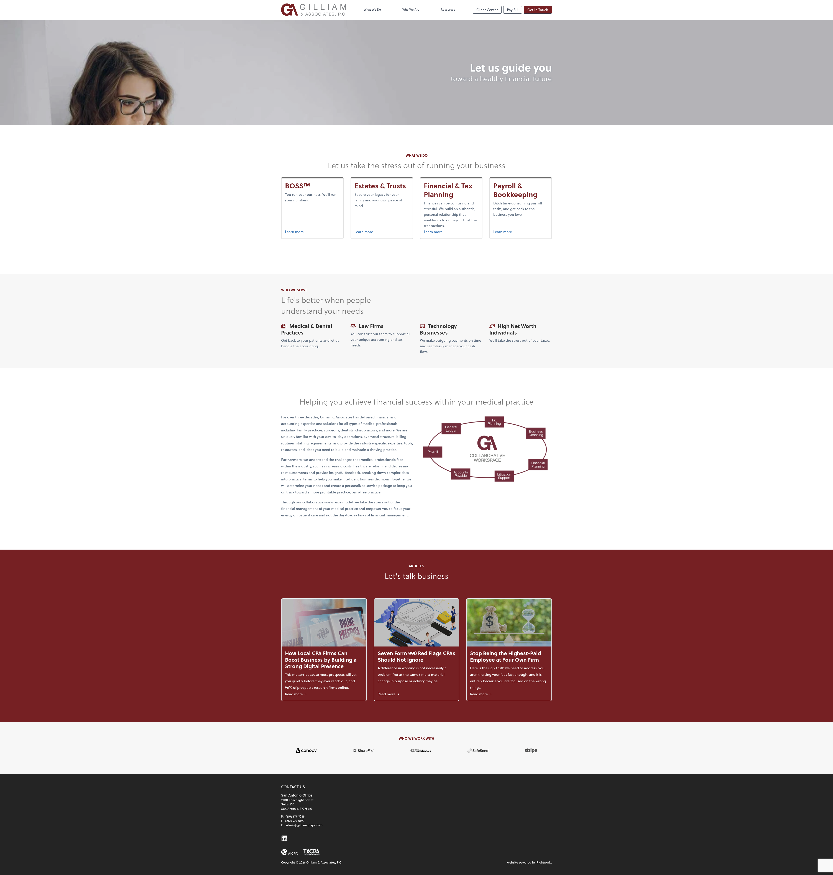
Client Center (487, 9)
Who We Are (410, 9)
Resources (448, 9)
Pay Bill (512, 9)
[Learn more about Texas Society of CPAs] (311, 852)
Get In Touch (537, 9)
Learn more (295, 231)
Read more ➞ (324, 693)
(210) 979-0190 (294, 820)
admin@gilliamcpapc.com (304, 825)
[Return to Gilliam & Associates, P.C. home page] (313, 9)
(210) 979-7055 (295, 816)
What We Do (372, 9)
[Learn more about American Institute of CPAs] (289, 852)
